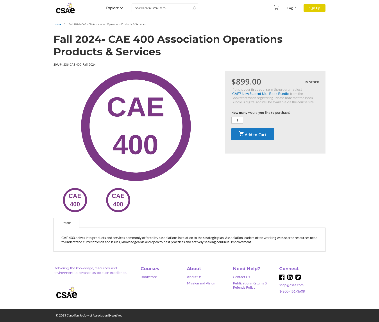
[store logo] (75, 8)
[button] (75, 200)
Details (66, 223)
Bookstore (149, 277)
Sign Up (314, 8)
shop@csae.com (291, 285)
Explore (112, 7)
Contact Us (241, 277)
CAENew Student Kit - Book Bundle (260, 93)
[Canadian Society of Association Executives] (78, 292)
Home (57, 24)
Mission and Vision (201, 283)
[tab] (66, 223)
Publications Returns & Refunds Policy (250, 285)
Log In (292, 8)
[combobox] (165, 8)
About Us (194, 277)
